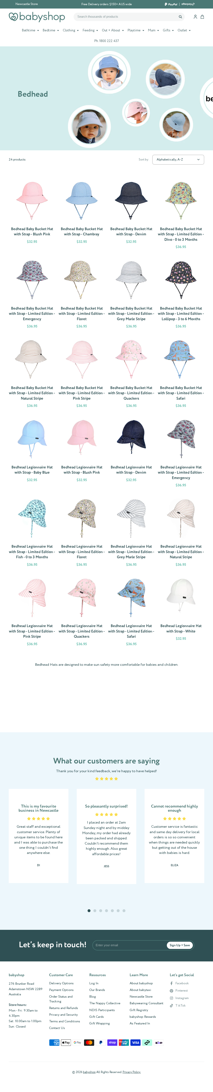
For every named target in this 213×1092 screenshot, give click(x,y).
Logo (37, 17)
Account (195, 17)
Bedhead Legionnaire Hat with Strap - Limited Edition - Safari (131, 611)
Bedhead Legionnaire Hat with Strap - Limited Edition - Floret (81, 532)
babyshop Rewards (143, 1017)
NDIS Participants (102, 1010)
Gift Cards (96, 1017)
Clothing (69, 30)
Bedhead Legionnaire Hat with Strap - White (181, 611)
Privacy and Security (63, 1015)
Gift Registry (139, 1010)
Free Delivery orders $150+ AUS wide (106, 4)
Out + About (111, 30)
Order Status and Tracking (61, 999)
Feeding (89, 30)
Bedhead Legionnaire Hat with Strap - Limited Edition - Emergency (181, 453)
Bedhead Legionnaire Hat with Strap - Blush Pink (81, 453)
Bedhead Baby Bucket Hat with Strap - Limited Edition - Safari (181, 373)
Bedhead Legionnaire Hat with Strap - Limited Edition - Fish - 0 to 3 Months (32, 532)
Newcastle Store (26, 4)
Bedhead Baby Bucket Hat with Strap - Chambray (81, 214)
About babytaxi (140, 990)
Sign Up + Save (180, 945)
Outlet (182, 30)
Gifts (166, 30)
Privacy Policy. (132, 1072)
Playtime (134, 30)
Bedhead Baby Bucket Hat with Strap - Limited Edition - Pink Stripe (81, 373)
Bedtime (49, 30)
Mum (151, 30)
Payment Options (61, 990)
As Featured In (140, 1023)
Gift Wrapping (99, 1023)
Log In (93, 983)
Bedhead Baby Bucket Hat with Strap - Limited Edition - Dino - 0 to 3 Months (181, 214)
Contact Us (57, 1028)
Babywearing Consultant (146, 1003)
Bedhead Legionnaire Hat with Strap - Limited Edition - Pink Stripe (32, 611)
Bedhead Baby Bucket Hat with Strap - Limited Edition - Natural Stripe (32, 373)
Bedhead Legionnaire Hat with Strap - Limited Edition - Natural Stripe (181, 532)
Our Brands (97, 990)
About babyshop (141, 983)
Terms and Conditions (64, 1021)
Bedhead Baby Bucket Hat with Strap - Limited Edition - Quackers (131, 373)
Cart (202, 17)
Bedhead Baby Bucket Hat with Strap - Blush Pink (32, 214)
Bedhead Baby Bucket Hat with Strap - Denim (131, 214)
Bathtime (28, 30)
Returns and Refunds (63, 1008)
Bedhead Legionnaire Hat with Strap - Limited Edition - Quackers (81, 611)
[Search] (180, 16)
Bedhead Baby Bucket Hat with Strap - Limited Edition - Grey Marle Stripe (131, 294)
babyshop (89, 1072)
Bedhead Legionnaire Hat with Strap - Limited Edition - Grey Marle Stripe (131, 532)
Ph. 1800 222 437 (106, 40)
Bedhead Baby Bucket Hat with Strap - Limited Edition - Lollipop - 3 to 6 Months (181, 294)
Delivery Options (61, 983)
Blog (92, 996)
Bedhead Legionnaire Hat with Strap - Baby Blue (32, 453)
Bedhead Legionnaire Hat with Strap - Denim (131, 453)
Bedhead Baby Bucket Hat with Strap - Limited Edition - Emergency (32, 294)
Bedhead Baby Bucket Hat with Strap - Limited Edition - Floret (81, 294)
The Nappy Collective (104, 1003)
